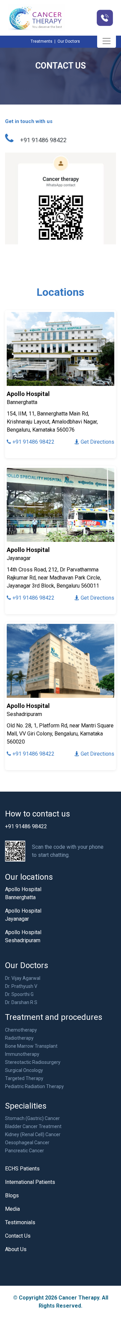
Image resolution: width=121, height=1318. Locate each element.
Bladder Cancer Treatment (33, 1126)
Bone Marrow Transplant (31, 1046)
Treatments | (43, 41)
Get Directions (96, 442)
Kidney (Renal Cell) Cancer (33, 1134)
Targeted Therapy (24, 1078)
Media (12, 1209)
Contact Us (18, 1236)
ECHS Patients (22, 1168)
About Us (16, 1249)
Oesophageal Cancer (27, 1142)
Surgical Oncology (24, 1070)
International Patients (30, 1182)
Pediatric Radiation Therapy (34, 1086)
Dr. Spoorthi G (19, 994)
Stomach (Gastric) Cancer (32, 1118)
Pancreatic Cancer (24, 1150)
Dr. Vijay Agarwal (22, 978)
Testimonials (20, 1222)
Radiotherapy (19, 1038)
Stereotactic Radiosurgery (33, 1062)
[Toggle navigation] (106, 41)
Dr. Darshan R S (21, 1002)
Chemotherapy (21, 1030)
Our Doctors (68, 41)
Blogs (12, 1195)
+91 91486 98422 (32, 442)
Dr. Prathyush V (21, 986)
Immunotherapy (22, 1054)
